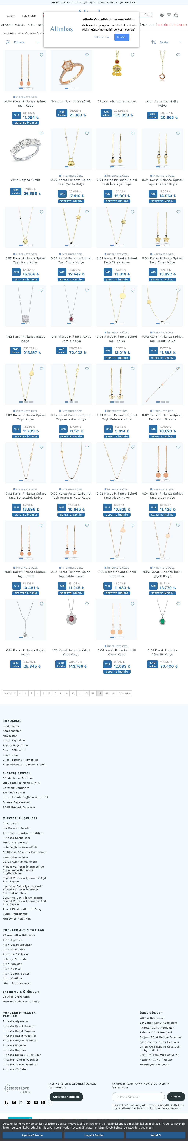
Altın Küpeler (12, 968)
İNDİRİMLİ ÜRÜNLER (171, 25)
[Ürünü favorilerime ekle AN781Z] (178, 604)
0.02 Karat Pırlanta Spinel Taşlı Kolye (117, 339)
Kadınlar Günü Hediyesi (156, 1059)
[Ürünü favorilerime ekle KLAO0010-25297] (178, 55)
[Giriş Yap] (162, 14)
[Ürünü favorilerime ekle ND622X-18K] (41, 290)
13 (93, 693)
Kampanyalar (12, 730)
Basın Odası (11, 754)
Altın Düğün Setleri (16, 973)
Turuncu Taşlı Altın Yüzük (71, 101)
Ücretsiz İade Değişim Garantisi (25, 797)
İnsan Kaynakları (14, 740)
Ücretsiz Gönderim (16, 787)
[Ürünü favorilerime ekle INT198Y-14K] (133, 212)
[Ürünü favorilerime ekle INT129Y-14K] (87, 368)
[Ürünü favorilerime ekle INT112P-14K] (178, 368)
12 (86, 693)
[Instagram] (21, 1102)
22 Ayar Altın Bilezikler (19, 935)
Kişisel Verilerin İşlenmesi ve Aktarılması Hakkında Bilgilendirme (23, 870)
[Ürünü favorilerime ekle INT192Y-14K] (41, 212)
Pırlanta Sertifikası (16, 837)
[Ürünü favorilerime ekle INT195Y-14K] (87, 212)
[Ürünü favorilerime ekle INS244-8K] (41, 604)
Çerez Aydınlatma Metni (138, 1127)
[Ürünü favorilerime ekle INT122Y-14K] (178, 133)
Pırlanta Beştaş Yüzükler (20, 1040)
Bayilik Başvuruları (16, 745)
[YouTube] (36, 1102)
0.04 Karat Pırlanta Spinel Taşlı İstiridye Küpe (116, 182)
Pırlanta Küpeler (14, 1050)
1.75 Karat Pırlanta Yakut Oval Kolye (71, 652)
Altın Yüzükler (13, 978)
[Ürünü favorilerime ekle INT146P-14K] (87, 525)
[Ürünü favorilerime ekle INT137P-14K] (41, 525)
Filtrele (19, 42)
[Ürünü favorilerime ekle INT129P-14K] (87, 447)
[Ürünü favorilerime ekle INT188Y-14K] (133, 368)
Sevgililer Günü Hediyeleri (158, 1022)
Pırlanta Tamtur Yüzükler (21, 1059)
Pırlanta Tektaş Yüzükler (20, 1064)
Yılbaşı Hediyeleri (152, 1017)
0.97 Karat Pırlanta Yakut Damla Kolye (71, 339)
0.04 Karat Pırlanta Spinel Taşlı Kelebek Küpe (116, 417)
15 (106, 693)
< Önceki (10, 693)
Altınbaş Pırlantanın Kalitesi (23, 832)
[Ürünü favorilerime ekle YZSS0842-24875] (41, 133)
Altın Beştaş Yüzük (25, 180)
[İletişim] (17, 1090)
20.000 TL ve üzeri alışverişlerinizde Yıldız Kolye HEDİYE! (93, 2)
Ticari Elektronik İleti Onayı (23, 909)
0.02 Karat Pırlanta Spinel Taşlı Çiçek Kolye (117, 260)
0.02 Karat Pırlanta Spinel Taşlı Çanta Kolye (71, 182)
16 (113, 693)
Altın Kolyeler (12, 963)
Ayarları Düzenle (32, 1135)
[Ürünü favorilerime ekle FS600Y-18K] (87, 290)
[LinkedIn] (43, 1102)
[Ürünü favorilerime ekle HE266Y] (87, 604)
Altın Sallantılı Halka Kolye (162, 103)
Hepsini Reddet (94, 1135)
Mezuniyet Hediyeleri (155, 1064)
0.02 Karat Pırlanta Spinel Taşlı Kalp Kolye (25, 260)
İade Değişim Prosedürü (20, 847)
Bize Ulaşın (11, 823)
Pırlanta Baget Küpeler (19, 1030)
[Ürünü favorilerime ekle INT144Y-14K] (178, 290)
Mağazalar (10, 735)
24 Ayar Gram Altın (16, 996)
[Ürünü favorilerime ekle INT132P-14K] (133, 447)
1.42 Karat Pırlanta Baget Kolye (25, 339)
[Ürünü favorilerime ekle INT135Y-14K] (133, 290)
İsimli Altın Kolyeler (17, 983)
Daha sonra (101, 37)
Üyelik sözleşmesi (127, 1105)
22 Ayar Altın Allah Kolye (117, 101)
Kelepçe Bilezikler (15, 959)
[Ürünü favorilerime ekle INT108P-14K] (41, 447)
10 (73, 693)
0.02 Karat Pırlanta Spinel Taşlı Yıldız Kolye (71, 260)
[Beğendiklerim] (169, 14)
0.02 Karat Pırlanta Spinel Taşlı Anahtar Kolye (71, 417)
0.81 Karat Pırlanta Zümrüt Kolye (162, 652)
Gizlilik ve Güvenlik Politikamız (25, 852)
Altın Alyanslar (13, 939)
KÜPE (32, 25)
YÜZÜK (20, 25)
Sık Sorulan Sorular (17, 828)
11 (80, 693)
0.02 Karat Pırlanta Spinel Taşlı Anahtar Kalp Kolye (71, 495)
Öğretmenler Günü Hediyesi (159, 1041)
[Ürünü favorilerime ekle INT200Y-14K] (178, 212)
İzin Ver (121, 37)
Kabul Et (156, 1135)
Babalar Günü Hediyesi (156, 1032)
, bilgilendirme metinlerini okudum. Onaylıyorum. (148, 1107)
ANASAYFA (8, 33)
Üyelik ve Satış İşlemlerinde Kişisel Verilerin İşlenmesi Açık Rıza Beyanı (25, 901)
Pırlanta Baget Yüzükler (19, 1035)
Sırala (164, 42)
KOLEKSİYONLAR (141, 25)
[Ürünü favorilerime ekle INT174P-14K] (133, 525)
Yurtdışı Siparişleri (16, 842)
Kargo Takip (29, 15)
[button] (20, 87)
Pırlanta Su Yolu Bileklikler (22, 1054)
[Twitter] (14, 1102)
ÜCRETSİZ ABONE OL (66, 1096)
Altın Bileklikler (14, 949)
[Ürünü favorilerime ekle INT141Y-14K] (41, 368)
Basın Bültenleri (14, 749)
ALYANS (6, 25)
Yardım (11, 15)
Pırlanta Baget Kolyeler (19, 1025)
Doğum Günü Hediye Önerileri (161, 1037)
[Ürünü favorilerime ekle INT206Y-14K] (133, 133)
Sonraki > (124, 693)
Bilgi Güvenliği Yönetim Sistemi (25, 764)
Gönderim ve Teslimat (18, 778)
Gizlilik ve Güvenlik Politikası (163, 1105)
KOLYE (43, 25)
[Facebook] (6, 1102)
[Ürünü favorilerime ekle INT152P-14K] (133, 604)
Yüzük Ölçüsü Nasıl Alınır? (21, 782)
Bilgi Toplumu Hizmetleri (20, 759)
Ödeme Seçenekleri (16, 802)
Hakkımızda (11, 726)
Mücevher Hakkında (17, 918)
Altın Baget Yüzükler (17, 944)
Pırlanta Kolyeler (14, 1045)
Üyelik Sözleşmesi (15, 856)
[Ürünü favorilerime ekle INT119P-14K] (178, 447)
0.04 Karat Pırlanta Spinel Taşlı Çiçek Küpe (162, 260)
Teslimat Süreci (14, 792)
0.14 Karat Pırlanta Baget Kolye (25, 652)
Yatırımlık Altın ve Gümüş (21, 1001)
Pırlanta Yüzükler (15, 1069)
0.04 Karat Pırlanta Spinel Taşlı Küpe (25, 103)
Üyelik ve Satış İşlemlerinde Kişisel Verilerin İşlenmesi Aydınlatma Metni (23, 889)
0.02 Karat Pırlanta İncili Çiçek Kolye (162, 574)
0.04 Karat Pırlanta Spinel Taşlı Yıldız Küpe (71, 574)
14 (100, 693)
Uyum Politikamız (15, 913)
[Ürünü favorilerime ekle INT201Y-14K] (87, 133)
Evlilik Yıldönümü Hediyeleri (160, 1054)
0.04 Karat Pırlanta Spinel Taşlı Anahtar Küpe (162, 182)
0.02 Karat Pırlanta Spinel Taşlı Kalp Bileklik (162, 417)
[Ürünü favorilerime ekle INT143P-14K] (41, 55)
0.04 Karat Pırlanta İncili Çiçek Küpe (116, 652)
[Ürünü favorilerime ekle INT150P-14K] (178, 525)
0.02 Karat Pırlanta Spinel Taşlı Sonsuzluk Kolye (25, 495)
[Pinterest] (28, 1102)
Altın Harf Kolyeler (16, 954)
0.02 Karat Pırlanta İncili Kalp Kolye (116, 574)
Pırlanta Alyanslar (15, 1021)
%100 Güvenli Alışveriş (19, 806)
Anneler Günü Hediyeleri (157, 1027)
